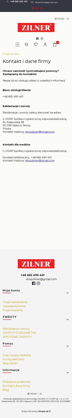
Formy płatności (13, 359)
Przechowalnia (13, 310)
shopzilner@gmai (36, 131)
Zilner (11, 54)
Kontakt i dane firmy (16, 385)
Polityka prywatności (17, 381)
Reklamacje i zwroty (16, 328)
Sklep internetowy (34, 411)
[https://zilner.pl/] (36, 263)
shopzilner (32, 160)
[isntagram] (38, 283)
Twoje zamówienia (15, 302)
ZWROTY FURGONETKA (19, 332)
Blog (6, 390)
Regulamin (10, 363)
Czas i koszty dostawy (17, 355)
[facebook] (33, 283)
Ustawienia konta (14, 306)
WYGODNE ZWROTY (17, 336)
